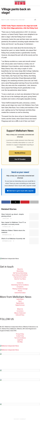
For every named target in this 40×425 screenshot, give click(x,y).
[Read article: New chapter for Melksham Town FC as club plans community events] (34, 224)
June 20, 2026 (5, 218)
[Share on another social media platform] (34, 202)
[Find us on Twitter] (3, 321)
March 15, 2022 (5, 19)
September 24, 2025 (6, 234)
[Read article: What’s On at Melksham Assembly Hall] (34, 241)
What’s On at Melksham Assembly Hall (13, 238)
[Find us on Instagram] (6, 321)
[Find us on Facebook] (0, 321)
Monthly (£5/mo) (20, 153)
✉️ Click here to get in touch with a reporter (20, 191)
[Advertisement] (20, 250)
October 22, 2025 (6, 226)
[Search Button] (38, 3)
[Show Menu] (2, 3)
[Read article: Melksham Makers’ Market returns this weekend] (34, 232)
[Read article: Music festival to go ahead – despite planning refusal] (34, 216)
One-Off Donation (20, 159)
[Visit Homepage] (20, 3)
